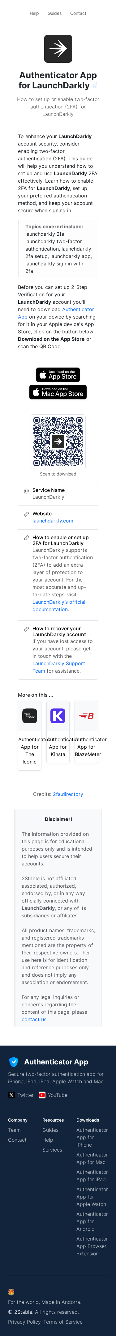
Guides (55, 13)
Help (34, 13)
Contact (78, 13)
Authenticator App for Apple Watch (92, 1196)
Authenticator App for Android (92, 1221)
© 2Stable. (20, 1312)
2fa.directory (68, 794)
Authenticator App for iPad (92, 1175)
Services (52, 1150)
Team (14, 1130)
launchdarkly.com (52, 521)
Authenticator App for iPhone (92, 1137)
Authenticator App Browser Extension (92, 1246)
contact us (34, 1019)
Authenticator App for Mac (92, 1158)
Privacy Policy (24, 1322)
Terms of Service (63, 1322)
